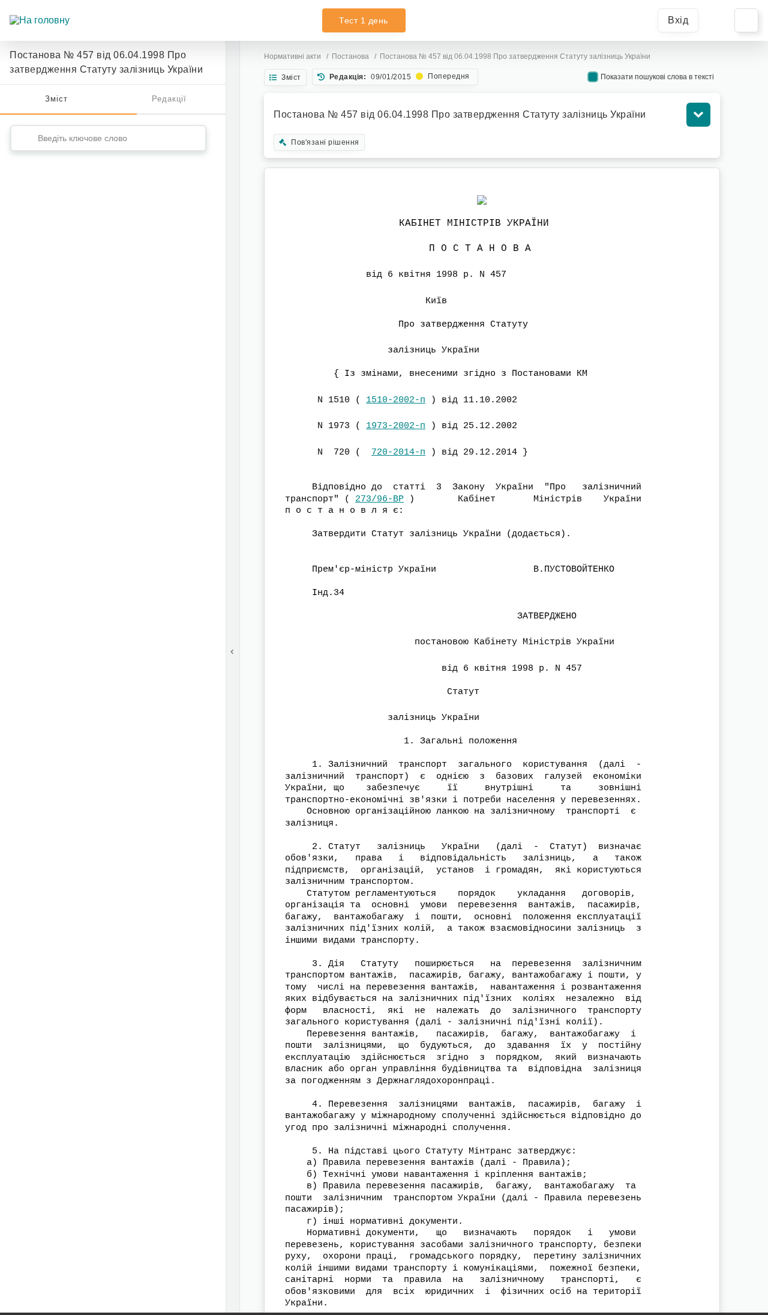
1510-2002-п (395, 400)
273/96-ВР (379, 499)
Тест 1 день (363, 20)
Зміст (56, 98)
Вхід (678, 20)
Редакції (169, 98)
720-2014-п (398, 452)
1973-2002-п (395, 426)
